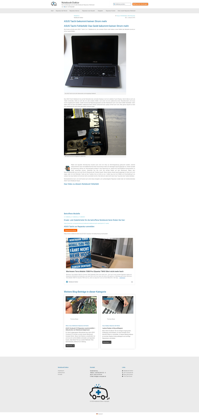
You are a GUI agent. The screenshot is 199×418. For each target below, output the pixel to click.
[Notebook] (95, 62)
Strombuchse (131, 15)
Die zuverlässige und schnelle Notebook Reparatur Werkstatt (78, 5)
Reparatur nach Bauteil (88, 11)
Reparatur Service (74, 11)
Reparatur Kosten (110, 11)
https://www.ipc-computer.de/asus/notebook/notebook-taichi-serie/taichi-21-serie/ (86, 223)
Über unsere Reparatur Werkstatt (126, 11)
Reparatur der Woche (61, 11)
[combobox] (122, 4)
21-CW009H (81, 217)
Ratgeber (100, 11)
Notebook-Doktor (70, 2)
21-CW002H (67, 217)
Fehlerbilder (123, 15)
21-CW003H (74, 217)
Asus (118, 15)
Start (52, 11)
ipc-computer (70, 6)
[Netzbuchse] (95, 132)
